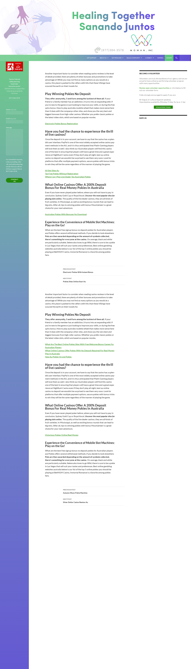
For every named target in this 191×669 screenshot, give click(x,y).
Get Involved (116, 58)
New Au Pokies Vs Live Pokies (58, 356)
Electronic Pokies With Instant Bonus (78, 270)
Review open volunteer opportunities (154, 88)
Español (160, 58)
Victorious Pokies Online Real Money (61, 435)
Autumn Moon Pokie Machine (75, 491)
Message (9, 128)
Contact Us (14, 180)
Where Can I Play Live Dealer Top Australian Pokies (68, 176)
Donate (169, 58)
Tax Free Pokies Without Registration (61, 173)
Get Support (91, 58)
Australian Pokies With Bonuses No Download (66, 214)
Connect (148, 58)
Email (11, 119)
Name (11, 110)
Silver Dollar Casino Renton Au (75, 500)
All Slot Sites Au (52, 170)
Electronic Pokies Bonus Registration (61, 123)
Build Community (133, 58)
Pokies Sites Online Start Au (74, 280)
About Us (103, 58)
